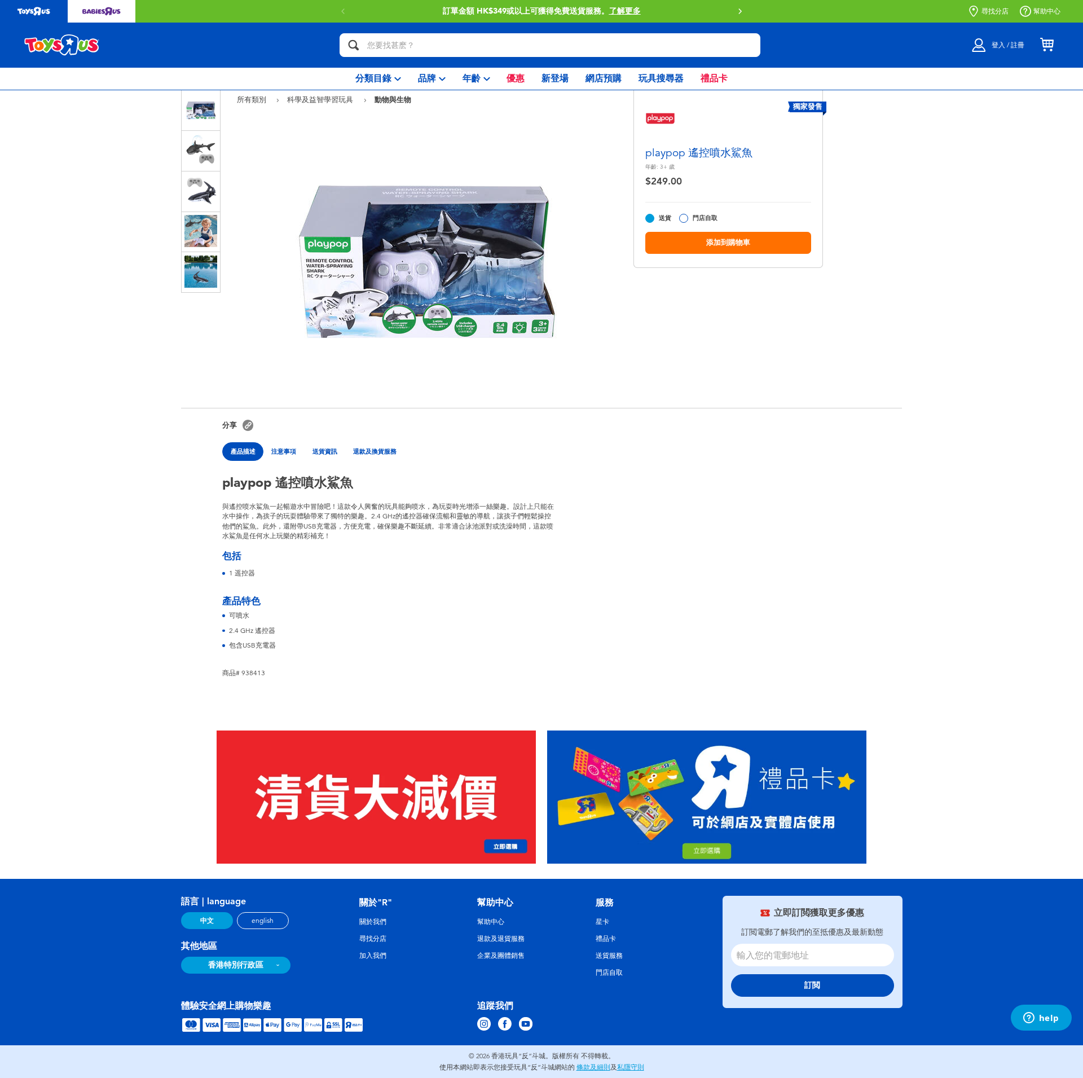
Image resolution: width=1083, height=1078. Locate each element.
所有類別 (252, 99)
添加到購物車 (728, 242)
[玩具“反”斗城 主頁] (62, 45)
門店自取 (705, 218)
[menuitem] (378, 79)
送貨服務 (609, 956)
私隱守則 (630, 1067)
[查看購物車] (1046, 45)
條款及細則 (593, 1067)
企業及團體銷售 (501, 956)
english (263, 921)
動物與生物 (393, 99)
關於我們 (372, 922)
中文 (207, 921)
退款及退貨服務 (501, 939)
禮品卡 (606, 939)
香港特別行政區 (235, 965)
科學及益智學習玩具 (321, 99)
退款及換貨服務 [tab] (375, 451)
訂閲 (812, 985)
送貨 (665, 218)
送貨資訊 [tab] (324, 451)
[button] (342, 11)
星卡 (602, 922)
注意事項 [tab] (283, 451)
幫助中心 (1046, 11)
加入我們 (372, 956)
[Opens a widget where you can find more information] (1041, 1019)
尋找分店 (995, 11)
